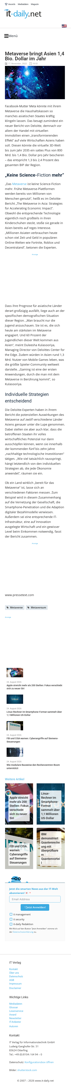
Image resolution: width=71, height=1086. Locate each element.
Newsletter (15, 1018)
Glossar (13, 1007)
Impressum (15, 983)
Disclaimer (15, 988)
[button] (11, 36)
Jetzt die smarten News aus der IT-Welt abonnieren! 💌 (33, 891)
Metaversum (38, 607)
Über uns (14, 972)
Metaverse (19, 184)
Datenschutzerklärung (23, 931)
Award (12, 1014)
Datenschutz (16, 976)
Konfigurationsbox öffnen (39, 1062)
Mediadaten (15, 1003)
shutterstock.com (27, 1070)
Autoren (13, 1026)
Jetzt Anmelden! (36, 907)
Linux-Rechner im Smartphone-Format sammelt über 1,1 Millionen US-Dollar (50, 806)
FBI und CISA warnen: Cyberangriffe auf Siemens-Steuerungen (19, 854)
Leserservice (16, 1011)
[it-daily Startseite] (29, 14)
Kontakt (13, 969)
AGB (11, 980)
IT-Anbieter (15, 1021)
